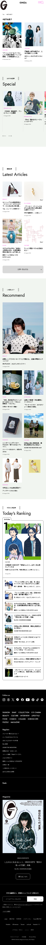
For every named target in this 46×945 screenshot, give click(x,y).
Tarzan (22, 924)
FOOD (5, 719)
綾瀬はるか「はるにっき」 (10, 751)
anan (6, 919)
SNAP (14, 712)
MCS (32, 930)
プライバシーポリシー (24, 904)
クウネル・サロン (17, 930)
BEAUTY (6, 715)
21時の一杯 (6, 765)
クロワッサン (27, 919)
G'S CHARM (36, 712)
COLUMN (22, 719)
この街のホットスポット (10, 768)
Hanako (8, 924)
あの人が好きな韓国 (8, 771)
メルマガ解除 (6, 911)
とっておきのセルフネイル (10, 737)
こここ (27, 930)
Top (3, 14)
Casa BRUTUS (37, 919)
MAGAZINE (15, 722)
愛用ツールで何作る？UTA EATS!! (12, 761)
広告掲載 (24, 937)
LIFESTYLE (36, 715)
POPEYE (18, 919)
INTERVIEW (24, 715)
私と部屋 (5, 744)
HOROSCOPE (33, 719)
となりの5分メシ (7, 758)
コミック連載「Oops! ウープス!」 (12, 754)
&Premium (15, 924)
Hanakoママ (36, 924)
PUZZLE (6, 722)
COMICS (13, 719)
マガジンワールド (14, 937)
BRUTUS (12, 919)
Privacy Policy (32, 937)
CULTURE (14, 715)
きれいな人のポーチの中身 (10, 740)
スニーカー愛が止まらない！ (11, 733)
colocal (29, 924)
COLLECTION (23, 712)
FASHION (6, 712)
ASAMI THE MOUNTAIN (9, 747)
